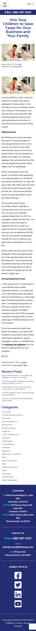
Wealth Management (9, 480)
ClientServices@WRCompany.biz (18, 547)
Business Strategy (9, 428)
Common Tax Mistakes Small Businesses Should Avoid (17, 399)
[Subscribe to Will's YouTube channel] (18, 603)
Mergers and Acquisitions (11, 454)
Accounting (14, 66)
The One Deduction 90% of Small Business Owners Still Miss (18, 394)
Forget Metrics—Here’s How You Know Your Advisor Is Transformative (16, 388)
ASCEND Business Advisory (12, 415)
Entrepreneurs (7, 441)
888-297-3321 (22, 12)
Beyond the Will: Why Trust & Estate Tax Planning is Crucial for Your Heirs (17, 377)
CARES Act (6, 431)
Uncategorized (7, 477)
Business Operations (9, 422)
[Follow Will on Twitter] (18, 584)
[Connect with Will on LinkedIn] (18, 594)
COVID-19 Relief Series (10, 435)
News (4, 457)
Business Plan (7, 425)
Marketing (6, 451)
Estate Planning (8, 444)
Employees (6, 438)
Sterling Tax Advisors (10, 467)
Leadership (6, 448)
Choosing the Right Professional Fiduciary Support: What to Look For (18, 382)
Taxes (20, 66)
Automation (6, 418)
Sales (4, 464)
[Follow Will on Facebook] (18, 575)
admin (20, 64)
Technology (6, 474)
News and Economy (9, 461)
